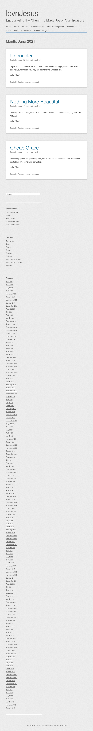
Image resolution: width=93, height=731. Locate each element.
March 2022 (10, 405)
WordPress (45, 725)
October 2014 (10, 650)
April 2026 (9, 291)
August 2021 (10, 424)
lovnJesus (22, 12)
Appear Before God (12, 221)
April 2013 (9, 699)
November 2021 (11, 415)
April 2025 (9, 315)
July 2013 (9, 690)
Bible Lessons (37, 26)
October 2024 (10, 333)
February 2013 (11, 705)
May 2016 (9, 593)
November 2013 (11, 677)
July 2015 (9, 623)
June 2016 (9, 590)
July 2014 (9, 659)
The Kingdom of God (13, 259)
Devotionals (72, 26)
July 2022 (9, 399)
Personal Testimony (22, 30)
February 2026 (11, 294)
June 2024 (9, 345)
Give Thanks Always (13, 224)
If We (8, 215)
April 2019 (9, 490)
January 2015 (10, 641)
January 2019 (10, 499)
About (16, 26)
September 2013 (11, 684)
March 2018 (10, 526)
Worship (9, 265)
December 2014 (11, 644)
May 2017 (9, 557)
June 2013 (9, 693)
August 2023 (10, 375)
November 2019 (11, 472)
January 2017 (10, 569)
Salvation (9, 253)
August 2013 (10, 687)
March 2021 (10, 436)
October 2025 (10, 303)
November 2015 (11, 611)
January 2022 (10, 412)
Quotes (20, 82)
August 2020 (10, 457)
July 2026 (9, 282)
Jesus (8, 30)
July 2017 (9, 551)
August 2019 (10, 481)
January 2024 (10, 360)
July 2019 (9, 484)
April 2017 (9, 560)
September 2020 (11, 454)
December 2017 (11, 535)
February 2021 (11, 439)
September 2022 (11, 393)
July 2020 (9, 460)
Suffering (9, 256)
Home (8, 26)
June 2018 (9, 517)
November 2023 (11, 366)
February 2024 (11, 357)
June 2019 (9, 487)
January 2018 (10, 532)
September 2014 (11, 653)
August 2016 (10, 584)
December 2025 (11, 300)
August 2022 (10, 396)
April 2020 (9, 463)
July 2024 (9, 342)
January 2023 (10, 387)
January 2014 (10, 671)
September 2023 (11, 372)
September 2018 (11, 511)
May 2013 (9, 696)
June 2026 (9, 285)
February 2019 (11, 496)
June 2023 (9, 378)
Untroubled (22, 55)
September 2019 (11, 478)
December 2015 (11, 608)
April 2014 (9, 665)
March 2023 (10, 381)
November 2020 (11, 448)
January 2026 (10, 297)
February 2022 (11, 409)
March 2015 (10, 635)
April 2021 (9, 433)
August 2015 (10, 620)
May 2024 (9, 348)
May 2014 (9, 662)
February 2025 (11, 321)
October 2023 (10, 369)
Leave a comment (32, 82)
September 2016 (11, 581)
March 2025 (10, 318)
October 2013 (10, 681)
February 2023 (11, 384)
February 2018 (11, 529)
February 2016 (11, 602)
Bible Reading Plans (55, 26)
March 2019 (10, 493)
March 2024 (10, 354)
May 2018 (9, 520)
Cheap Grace (24, 147)
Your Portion (10, 218)
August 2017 (10, 548)
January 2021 (10, 442)
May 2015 (9, 629)
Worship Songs (40, 30)
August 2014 (10, 656)
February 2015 (11, 638)
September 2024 (11, 336)
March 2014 (10, 668)
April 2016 (9, 596)
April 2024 (9, 351)
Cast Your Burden (12, 212)
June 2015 (9, 626)
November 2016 (11, 575)
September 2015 (11, 617)
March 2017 (10, 563)
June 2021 (9, 427)
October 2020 (10, 451)
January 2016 (10, 605)
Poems (8, 247)
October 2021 (10, 418)
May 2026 (9, 288)
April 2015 (9, 632)
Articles (25, 26)
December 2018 (11, 502)
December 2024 (11, 327)
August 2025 (10, 309)
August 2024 (10, 339)
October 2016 (10, 578)
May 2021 (9, 430)
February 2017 (11, 566)
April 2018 (9, 523)
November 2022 (11, 390)
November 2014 (11, 647)
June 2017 (9, 554)
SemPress (63, 725)
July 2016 (9, 587)
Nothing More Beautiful (34, 101)
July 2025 (9, 312)
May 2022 (9, 402)
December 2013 (11, 674)
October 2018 (10, 508)
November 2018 (11, 505)
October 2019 (10, 475)
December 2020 (11, 445)
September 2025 (11, 306)
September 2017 (11, 545)
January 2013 (10, 708)
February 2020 (11, 469)
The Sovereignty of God (14, 262)
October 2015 (10, 614)
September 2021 (11, 421)
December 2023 (11, 363)
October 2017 (10, 541)
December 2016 (11, 572)
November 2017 (11, 538)
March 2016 (10, 599)
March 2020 (10, 466)
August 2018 (10, 514)
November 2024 (11, 330)
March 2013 (10, 702)
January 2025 (10, 324)
